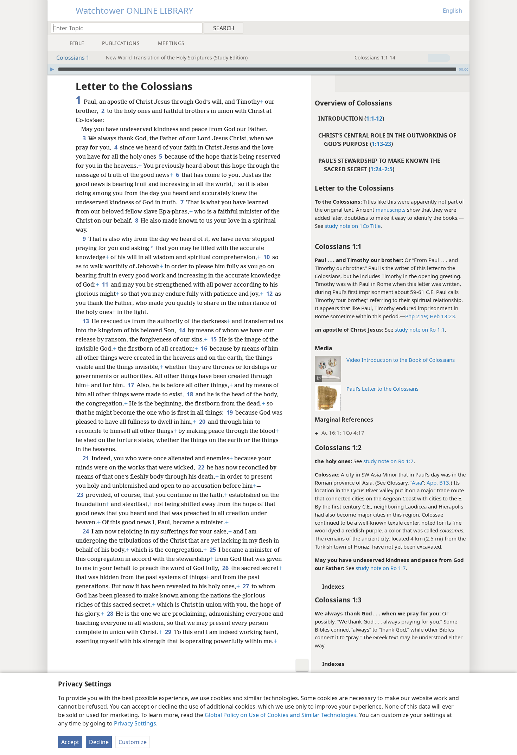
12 (270, 293)
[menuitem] (461, 27)
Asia (417, 482)
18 (190, 394)
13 (86, 321)
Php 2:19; (416, 316)
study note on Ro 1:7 (388, 461)
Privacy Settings (135, 723)
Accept (70, 742)
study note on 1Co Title (353, 225)
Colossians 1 (72, 58)
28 (110, 614)
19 (230, 412)
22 (201, 467)
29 (168, 632)
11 (105, 284)
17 (131, 385)
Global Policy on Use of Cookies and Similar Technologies (280, 715)
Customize (133, 742)
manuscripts (391, 209)
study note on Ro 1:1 (420, 329)
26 (226, 568)
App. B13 (438, 482)
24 (86, 531)
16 (204, 348)
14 (182, 330)
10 (267, 257)
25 (213, 550)
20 (202, 422)
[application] (258, 69)
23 (80, 495)
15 (214, 339)
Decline (99, 742)
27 (246, 586)
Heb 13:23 (441, 316)
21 (86, 458)
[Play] (52, 69)
